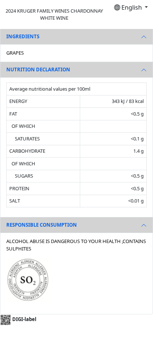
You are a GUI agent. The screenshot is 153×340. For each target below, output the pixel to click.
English (131, 7)
